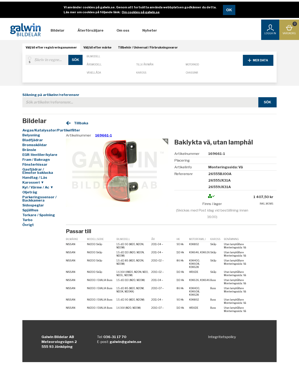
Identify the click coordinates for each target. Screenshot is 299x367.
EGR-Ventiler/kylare (39, 155)
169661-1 (103, 135)
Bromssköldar (34, 145)
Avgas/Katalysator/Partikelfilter (40, 130)
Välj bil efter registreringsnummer (51, 47)
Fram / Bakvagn (36, 160)
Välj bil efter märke (97, 47)
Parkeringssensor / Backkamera (39, 198)
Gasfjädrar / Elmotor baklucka (37, 171)
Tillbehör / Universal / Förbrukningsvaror (148, 47)
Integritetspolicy (222, 337)
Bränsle (29, 150)
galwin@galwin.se (125, 342)
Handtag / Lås (34, 177)
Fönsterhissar (34, 164)
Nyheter (149, 30)
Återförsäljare (90, 30)
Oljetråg (29, 192)
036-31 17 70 (114, 337)
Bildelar (57, 30)
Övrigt (28, 225)
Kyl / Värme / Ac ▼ (37, 187)
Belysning (31, 135)
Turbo (27, 220)
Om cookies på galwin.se (141, 12)
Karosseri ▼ (33, 182)
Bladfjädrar (32, 140)
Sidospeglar (33, 205)
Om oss (123, 30)
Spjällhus (30, 210)
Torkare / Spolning (38, 215)
